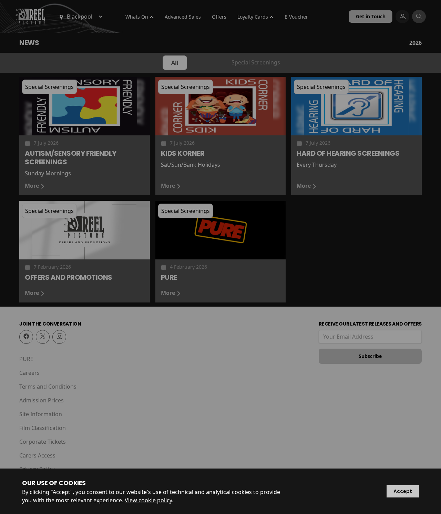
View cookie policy (148, 500)
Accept (402, 491)
